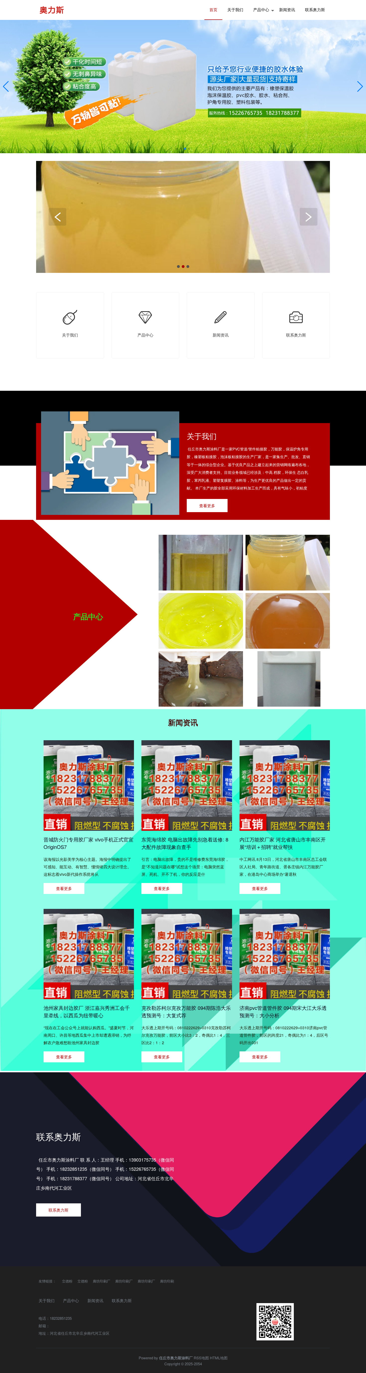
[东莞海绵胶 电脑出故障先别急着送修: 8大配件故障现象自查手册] (186, 828)
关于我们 (235, 9)
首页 (213, 9)
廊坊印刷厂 (101, 1280)
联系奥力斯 (315, 9)
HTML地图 (219, 1357)
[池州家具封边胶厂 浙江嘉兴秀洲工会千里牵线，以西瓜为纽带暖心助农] (89, 996)
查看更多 (207, 505)
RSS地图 (201, 1357)
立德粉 (67, 1280)
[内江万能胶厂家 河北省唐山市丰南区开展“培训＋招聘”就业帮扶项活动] (285, 828)
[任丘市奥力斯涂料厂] (51, 10)
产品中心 (261, 9)
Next (308, 217)
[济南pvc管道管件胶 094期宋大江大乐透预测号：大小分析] (285, 996)
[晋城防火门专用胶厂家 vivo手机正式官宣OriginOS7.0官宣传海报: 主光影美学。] (89, 828)
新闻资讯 (287, 9)
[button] (360, 86)
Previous (57, 217)
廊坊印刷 (167, 1280)
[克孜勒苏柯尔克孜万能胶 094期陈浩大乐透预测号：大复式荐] (186, 996)
